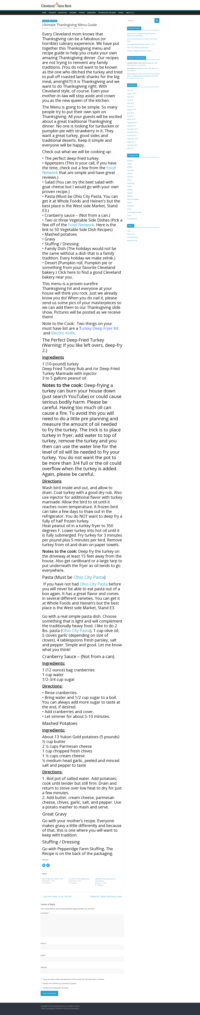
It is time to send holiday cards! (79, 879)
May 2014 (130, 116)
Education (62, 13)
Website (44, 967)
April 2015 (130, 106)
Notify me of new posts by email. (56, 988)
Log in (129, 231)
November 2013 (132, 132)
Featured (46, 21)
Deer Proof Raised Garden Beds (138, 48)
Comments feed (132, 237)
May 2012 (130, 148)
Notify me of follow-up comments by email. (60, 983)
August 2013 (131, 142)
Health (129, 186)
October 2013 (131, 135)
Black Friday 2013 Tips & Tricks (52, 879)
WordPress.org (132, 240)
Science (129, 203)
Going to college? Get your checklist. (139, 51)
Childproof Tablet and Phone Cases (107, 896)
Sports (129, 209)
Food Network (81, 224)
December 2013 (132, 129)
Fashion (129, 173)
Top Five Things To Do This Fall (56, 896)
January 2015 (131, 110)
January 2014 (131, 126)
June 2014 (130, 113)
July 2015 (130, 100)
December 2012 (132, 145)
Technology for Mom (107, 13)
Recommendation (133, 199)
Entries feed (131, 234)
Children (72, 13)
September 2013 (132, 139)
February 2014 (132, 123)
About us (129, 13)
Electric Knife (63, 333)
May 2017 (130, 90)
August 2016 (131, 93)
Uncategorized (132, 219)
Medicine (130, 196)
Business (130, 161)
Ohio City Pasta (88, 577)
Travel (121, 13)
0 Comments (79, 28)
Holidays (52, 13)
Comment (45, 913)
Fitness (82, 13)
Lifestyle (130, 193)
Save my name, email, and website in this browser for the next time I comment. (73, 979)
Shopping (130, 206)
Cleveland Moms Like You (65, 28)
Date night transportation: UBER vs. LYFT (141, 44)
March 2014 (131, 119)
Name (44, 943)
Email (43, 955)
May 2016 (130, 97)
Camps (129, 164)
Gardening (91, 13)
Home (44, 13)
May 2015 (130, 103)
